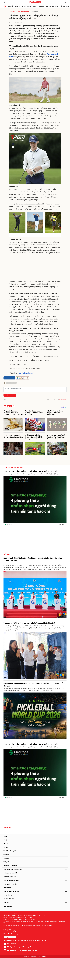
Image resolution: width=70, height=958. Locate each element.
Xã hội (24, 6)
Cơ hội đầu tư (8, 895)
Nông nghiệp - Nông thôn (11, 891)
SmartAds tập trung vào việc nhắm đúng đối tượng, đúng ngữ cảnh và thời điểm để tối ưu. (31, 474)
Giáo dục (41, 6)
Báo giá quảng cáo (10, 937)
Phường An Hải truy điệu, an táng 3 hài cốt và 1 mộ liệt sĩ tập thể (29, 623)
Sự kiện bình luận (9, 899)
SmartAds (9, 524)
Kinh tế (29, 6)
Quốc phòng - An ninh (10, 873)
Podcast (6, 902)
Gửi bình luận (9, 395)
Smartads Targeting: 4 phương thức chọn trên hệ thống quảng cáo (31, 471)
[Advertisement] (35, 267)
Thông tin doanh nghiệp (23, 11)
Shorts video (8, 906)
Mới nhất (10, 6)
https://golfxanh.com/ (25, 373)
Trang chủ (12, 11)
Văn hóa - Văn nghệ (52, 6)
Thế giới (6, 862)
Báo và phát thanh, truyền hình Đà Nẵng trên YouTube (22, 950)
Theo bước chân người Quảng (13, 869)
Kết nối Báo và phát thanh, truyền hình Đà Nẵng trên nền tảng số (25, 940)
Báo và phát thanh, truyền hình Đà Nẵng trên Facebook (22, 947)
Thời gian (55, 400)
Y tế (60, 6)
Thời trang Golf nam (11, 382)
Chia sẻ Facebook (10, 378)
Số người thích (62, 399)
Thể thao (6, 858)
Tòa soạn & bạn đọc (10, 876)
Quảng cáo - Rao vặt (10, 884)
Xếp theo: (49, 400)
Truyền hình (7, 887)
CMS (32, 956)
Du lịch (35, 6)
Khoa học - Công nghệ (11, 865)
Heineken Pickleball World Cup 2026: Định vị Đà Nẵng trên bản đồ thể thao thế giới (35, 684)
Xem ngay (61, 524)
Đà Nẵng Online (11, 943)
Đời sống (66, 6)
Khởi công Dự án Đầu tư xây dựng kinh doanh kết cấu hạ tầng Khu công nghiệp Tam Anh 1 (33, 559)
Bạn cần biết (35, 11)
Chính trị (17, 6)
